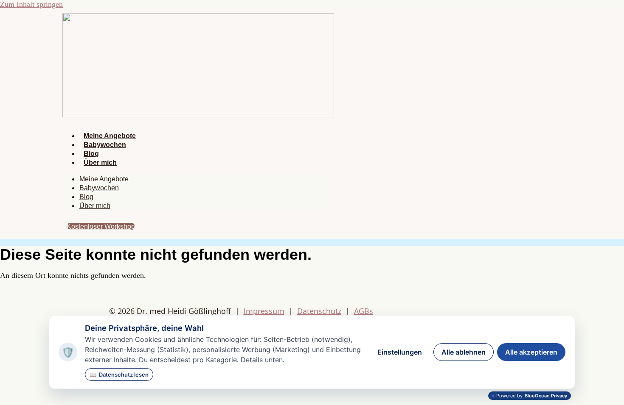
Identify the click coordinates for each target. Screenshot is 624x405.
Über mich (100, 162)
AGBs (363, 311)
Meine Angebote (110, 135)
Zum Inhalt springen (31, 4)
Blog (91, 153)
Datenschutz (319, 311)
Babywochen (105, 144)
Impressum (264, 311)
